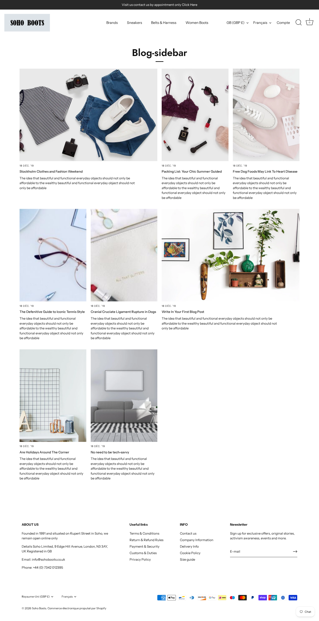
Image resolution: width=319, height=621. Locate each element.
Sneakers (134, 22)
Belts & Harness (163, 22)
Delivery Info (189, 546)
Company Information (196, 540)
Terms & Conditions (144, 533)
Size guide (187, 559)
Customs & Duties (143, 553)
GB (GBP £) (236, 22)
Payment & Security (145, 546)
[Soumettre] (295, 551)
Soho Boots (39, 608)
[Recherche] (298, 22)
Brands (112, 22)
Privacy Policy (140, 559)
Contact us (188, 533)
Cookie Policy (190, 553)
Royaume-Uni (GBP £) (36, 596)
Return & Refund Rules (146, 540)
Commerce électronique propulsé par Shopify (77, 608)
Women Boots (197, 22)
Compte (283, 22)
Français (260, 22)
